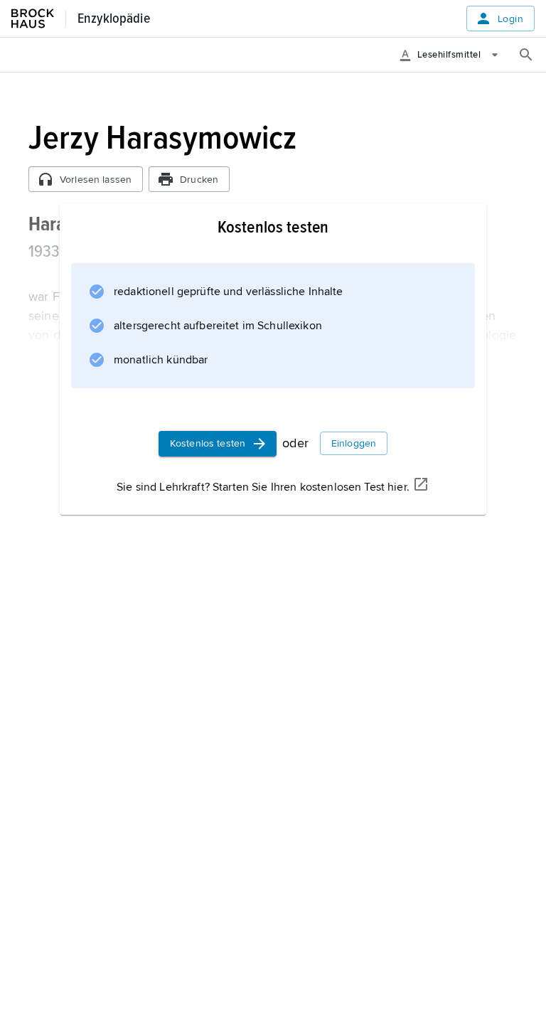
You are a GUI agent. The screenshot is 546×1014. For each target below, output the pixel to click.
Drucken (199, 180)
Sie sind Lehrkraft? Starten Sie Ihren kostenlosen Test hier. (263, 487)
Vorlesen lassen (96, 180)
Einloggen (353, 443)
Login (510, 19)
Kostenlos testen (207, 443)
